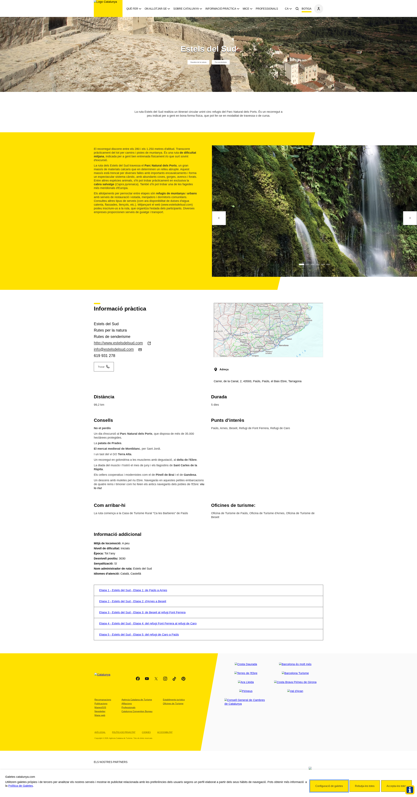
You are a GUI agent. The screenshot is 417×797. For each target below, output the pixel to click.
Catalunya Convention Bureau (137, 711)
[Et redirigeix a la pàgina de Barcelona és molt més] (295, 664)
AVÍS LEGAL (100, 732)
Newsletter (99, 711)
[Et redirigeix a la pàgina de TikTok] (174, 679)
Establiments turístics (174, 699)
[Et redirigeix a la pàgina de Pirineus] (245, 691)
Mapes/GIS (100, 707)
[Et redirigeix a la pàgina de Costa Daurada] (246, 664)
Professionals (267, 8)
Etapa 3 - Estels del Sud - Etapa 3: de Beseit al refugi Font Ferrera (142, 612)
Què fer (132, 8)
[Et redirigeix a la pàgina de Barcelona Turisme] (295, 673)
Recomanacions (102, 699)
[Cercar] (297, 9)
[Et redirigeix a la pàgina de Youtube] (147, 679)
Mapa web (99, 715)
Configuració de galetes (329, 786)
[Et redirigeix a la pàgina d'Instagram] (165, 679)
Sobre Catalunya (186, 8)
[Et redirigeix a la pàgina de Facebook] (138, 679)
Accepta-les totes (396, 786)
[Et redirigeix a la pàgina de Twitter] (156, 679)
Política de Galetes (20, 785)
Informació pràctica (220, 8)
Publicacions (100, 703)
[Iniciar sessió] (318, 9)
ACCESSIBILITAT (165, 732)
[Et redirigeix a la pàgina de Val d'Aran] (295, 691)
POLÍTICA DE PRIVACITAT (123, 732)
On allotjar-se (156, 8)
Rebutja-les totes (364, 786)
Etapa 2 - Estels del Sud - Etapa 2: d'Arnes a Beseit (132, 601)
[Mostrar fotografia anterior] (219, 218)
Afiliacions (127, 703)
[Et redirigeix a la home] (108, 8)
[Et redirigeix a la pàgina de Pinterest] (183, 679)
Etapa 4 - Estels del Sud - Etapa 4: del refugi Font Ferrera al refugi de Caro (148, 623)
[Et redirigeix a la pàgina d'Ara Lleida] (246, 682)
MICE (246, 8)
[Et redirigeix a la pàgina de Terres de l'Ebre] (245, 673)
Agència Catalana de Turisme (137, 699)
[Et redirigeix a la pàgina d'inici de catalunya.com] (104, 679)
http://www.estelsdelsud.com (118, 343)
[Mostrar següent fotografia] (410, 218)
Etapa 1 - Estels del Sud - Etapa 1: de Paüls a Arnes (133, 590)
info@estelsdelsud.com (114, 349)
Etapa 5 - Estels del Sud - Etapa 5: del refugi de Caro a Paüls (139, 634)
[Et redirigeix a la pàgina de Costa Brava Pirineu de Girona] (295, 682)
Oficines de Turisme (173, 703)
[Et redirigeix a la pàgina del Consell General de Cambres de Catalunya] (245, 702)
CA (287, 8)
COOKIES (146, 732)
